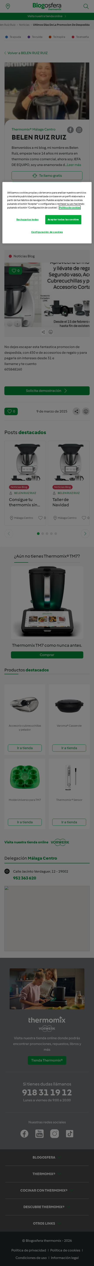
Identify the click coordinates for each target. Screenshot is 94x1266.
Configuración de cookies (47, 232)
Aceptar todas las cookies (63, 219)
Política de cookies (69, 207)
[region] (47, 212)
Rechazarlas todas (27, 219)
